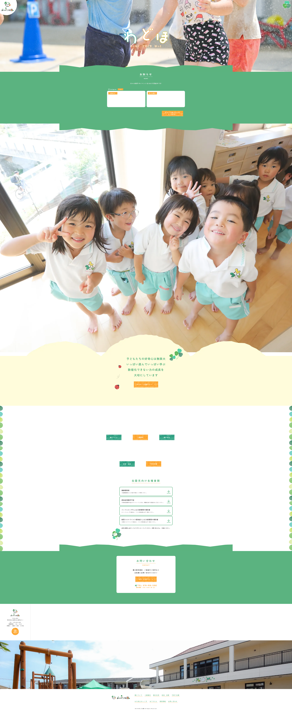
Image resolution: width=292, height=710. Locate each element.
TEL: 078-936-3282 (147, 585)
